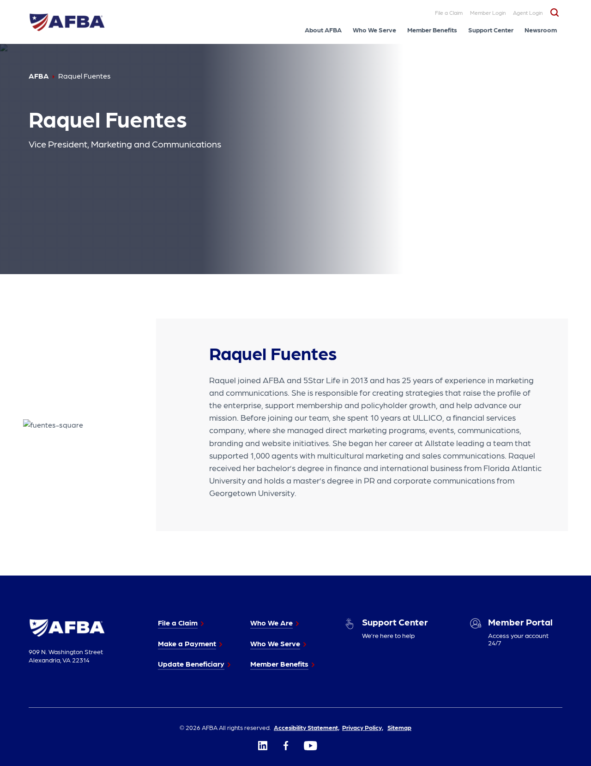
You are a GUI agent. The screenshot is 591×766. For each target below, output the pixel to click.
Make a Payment (187, 643)
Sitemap (399, 727)
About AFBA (323, 29)
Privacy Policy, (362, 727)
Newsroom (541, 29)
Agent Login (528, 12)
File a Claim (449, 12)
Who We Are (271, 622)
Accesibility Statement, (306, 727)
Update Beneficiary (191, 663)
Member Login (488, 12)
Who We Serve (374, 29)
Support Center (490, 29)
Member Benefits (432, 29)
